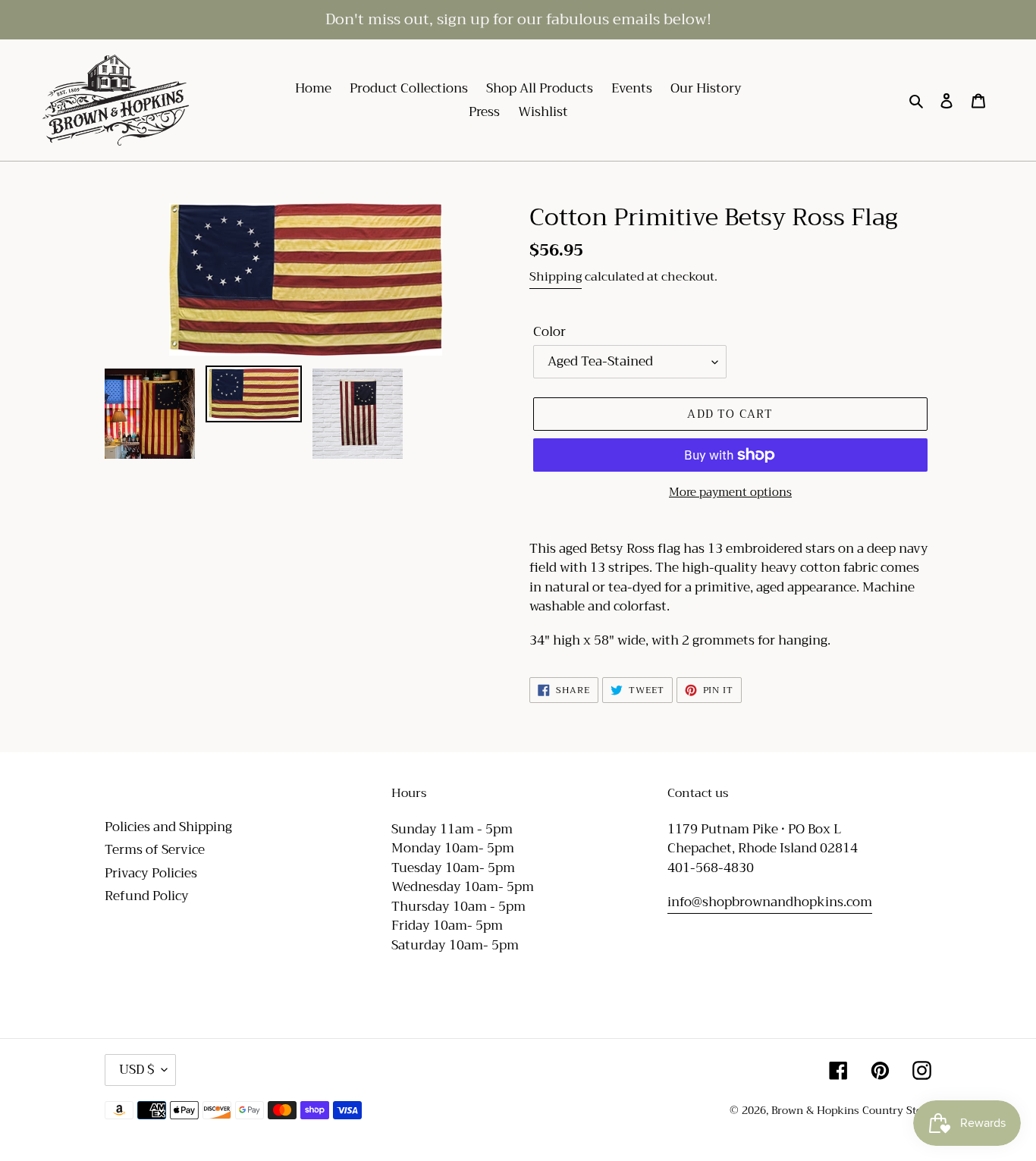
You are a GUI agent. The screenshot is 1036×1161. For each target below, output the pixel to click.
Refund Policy (147, 896)
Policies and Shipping (168, 827)
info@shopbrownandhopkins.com (769, 902)
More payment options (730, 492)
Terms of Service (155, 850)
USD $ (136, 1070)
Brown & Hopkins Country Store (851, 1110)
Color (549, 332)
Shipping (555, 276)
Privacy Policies (151, 873)
